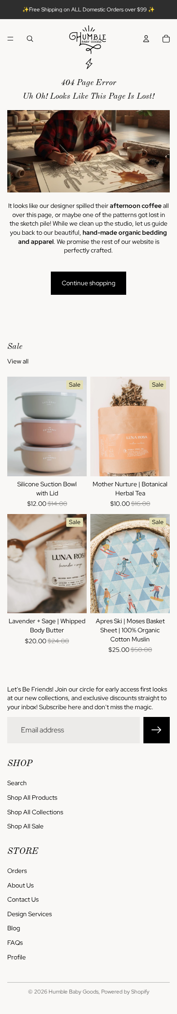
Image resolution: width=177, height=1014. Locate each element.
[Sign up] (156, 730)
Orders (17, 871)
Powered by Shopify (125, 991)
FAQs (15, 942)
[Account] (146, 39)
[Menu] (10, 38)
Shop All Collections (35, 812)
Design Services (29, 914)
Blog (13, 928)
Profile (16, 957)
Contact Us (23, 900)
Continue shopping (88, 283)
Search (17, 783)
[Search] (30, 39)
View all (18, 361)
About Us (20, 885)
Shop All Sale (25, 826)
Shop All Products (32, 797)
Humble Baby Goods (73, 991)
